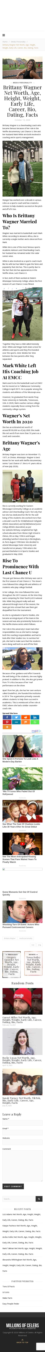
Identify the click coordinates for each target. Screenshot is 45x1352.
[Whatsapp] (34, 722)
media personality (25, 938)
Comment (6, 1149)
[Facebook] (7, 717)
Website (6, 1138)
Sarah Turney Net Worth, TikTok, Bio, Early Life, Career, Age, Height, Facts (21, 1100)
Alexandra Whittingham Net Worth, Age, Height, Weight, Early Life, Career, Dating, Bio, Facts (22, 1265)
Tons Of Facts (8, 1286)
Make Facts (7, 1298)
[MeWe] (16, 722)
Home (5, 42)
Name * (5, 1119)
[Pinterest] (7, 722)
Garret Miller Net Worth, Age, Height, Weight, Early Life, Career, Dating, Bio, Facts (22, 1020)
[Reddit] (25, 717)
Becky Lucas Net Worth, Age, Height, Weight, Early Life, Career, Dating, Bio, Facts (22, 1060)
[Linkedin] (34, 717)
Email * (5, 1128)
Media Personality (18, 42)
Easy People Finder (10, 1303)
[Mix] (25, 722)
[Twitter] (16, 717)
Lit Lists (5, 1292)
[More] (7, 727)
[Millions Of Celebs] (22, 15)
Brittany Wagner (10, 938)
